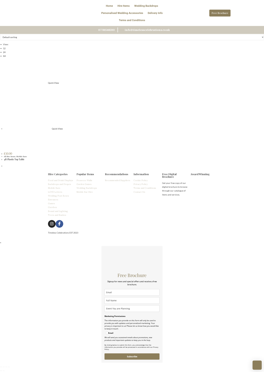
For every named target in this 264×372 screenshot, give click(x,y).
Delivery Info (155, 13)
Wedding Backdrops (146, 5)
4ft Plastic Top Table (14, 159)
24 (4, 52)
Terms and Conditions (132, 20)
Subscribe (132, 356)
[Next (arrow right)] (4, 370)
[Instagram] (52, 224)
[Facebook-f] (59, 224)
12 (4, 48)
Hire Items (123, 5)
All (4, 56)
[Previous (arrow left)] (1, 370)
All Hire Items (9, 156)
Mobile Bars (21, 156)
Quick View (53, 83)
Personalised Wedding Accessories (122, 13)
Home (109, 5)
